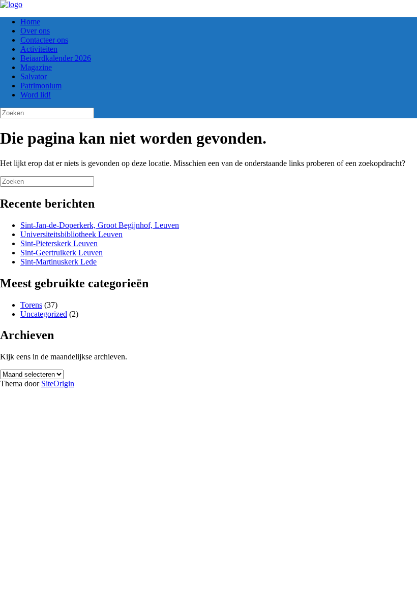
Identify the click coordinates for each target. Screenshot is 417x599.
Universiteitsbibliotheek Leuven (71, 234)
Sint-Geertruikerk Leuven (61, 252)
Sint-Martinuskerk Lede (58, 261)
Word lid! (35, 94)
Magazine (36, 67)
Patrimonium (41, 85)
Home (30, 21)
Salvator (33, 76)
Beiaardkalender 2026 (55, 58)
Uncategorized (43, 314)
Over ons (35, 30)
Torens (31, 305)
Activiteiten (38, 49)
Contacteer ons (44, 40)
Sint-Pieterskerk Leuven (59, 243)
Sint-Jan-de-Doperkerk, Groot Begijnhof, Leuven (99, 225)
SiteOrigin (57, 383)
